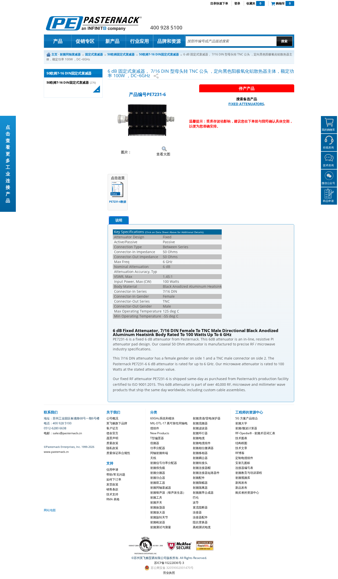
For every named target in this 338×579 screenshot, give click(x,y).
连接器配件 (200, 517)
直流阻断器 (200, 507)
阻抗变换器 (200, 522)
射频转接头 (200, 463)
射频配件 (199, 478)
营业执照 (169, 573)
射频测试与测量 (160, 527)
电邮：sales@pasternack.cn (63, 433)
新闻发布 (241, 483)
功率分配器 (157, 448)
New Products (159, 433)
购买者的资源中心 (247, 492)
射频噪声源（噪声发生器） (168, 492)
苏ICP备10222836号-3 (169, 563)
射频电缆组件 (202, 443)
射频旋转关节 (159, 517)
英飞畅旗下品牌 (116, 423)
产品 (58, 41)
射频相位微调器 (203, 448)
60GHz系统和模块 (162, 418)
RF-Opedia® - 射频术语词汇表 (255, 433)
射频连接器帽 (202, 468)
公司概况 (112, 418)
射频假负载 (157, 468)
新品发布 (241, 487)
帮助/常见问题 (115, 474)
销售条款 (112, 489)
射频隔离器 (200, 487)
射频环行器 (200, 433)
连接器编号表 (244, 468)
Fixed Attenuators (246, 103)
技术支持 (112, 494)
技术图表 (241, 438)
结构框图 (241, 443)
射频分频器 (157, 473)
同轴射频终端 (159, 453)
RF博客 (239, 453)
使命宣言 (112, 433)
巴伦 (196, 497)
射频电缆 (199, 438)
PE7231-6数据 (117, 201)
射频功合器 (157, 478)
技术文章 (241, 448)
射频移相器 (200, 453)
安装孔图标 (242, 463)
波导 (196, 502)
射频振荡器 (157, 507)
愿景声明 (112, 438)
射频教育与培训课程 (248, 473)
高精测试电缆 (202, 527)
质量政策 (112, 443)
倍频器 (154, 443)
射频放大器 (157, 512)
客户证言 (112, 428)
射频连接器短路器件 (206, 473)
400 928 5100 (166, 27)
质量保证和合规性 (118, 453)
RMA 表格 (113, 499)
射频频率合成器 (203, 492)
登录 (237, 3)
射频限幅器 (200, 483)
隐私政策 (112, 448)
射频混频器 (200, 423)
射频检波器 (157, 522)
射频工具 (156, 497)
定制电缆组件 (244, 458)
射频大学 (241, 423)
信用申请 (112, 469)
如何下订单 (113, 479)
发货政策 (112, 484)
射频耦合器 (200, 458)
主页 (54, 54)
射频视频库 (242, 478)
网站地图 (50, 510)
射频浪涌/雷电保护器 (206, 418)
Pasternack (94, 23)
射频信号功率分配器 (163, 463)
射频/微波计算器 (246, 428)
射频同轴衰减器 (160, 487)
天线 (153, 458)
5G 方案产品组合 (246, 418)
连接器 (197, 512)
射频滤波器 (200, 428)
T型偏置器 (157, 438)
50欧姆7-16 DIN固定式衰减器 (68, 82)
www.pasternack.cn (56, 452)
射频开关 (156, 502)
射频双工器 (157, 483)
